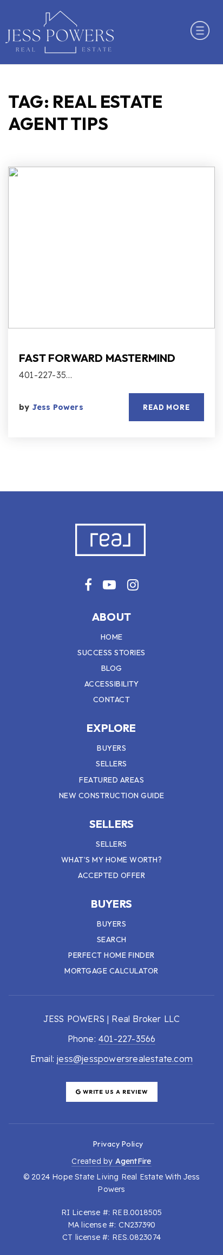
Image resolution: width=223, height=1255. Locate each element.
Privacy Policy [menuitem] (118, 1144)
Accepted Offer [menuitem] (111, 875)
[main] (111, 278)
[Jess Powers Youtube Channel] (109, 584)
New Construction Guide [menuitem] (112, 795)
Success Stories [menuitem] (111, 652)
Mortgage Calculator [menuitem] (111, 971)
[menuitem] (80, 1143)
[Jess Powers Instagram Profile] (133, 584)
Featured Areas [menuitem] (111, 780)
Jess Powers (57, 407)
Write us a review (114, 1091)
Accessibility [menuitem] (111, 684)
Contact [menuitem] (111, 699)
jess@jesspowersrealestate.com (125, 1058)
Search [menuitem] (112, 939)
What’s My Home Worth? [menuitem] (111, 860)
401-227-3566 (127, 1038)
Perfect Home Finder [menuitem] (111, 955)
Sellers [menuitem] (111, 764)
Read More (166, 407)
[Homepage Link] (59, 30)
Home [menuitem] (112, 637)
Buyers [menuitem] (111, 748)
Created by (111, 1161)
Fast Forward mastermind (97, 358)
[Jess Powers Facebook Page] (88, 584)
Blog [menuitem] (111, 668)
